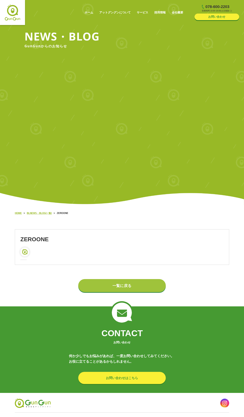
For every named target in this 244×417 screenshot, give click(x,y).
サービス (142, 12)
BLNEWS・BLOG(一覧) (39, 213)
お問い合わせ (216, 16)
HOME (18, 213)
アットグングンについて (115, 12)
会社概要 (177, 12)
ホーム (89, 12)
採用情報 (160, 12)
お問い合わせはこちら (122, 378)
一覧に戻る (122, 286)
